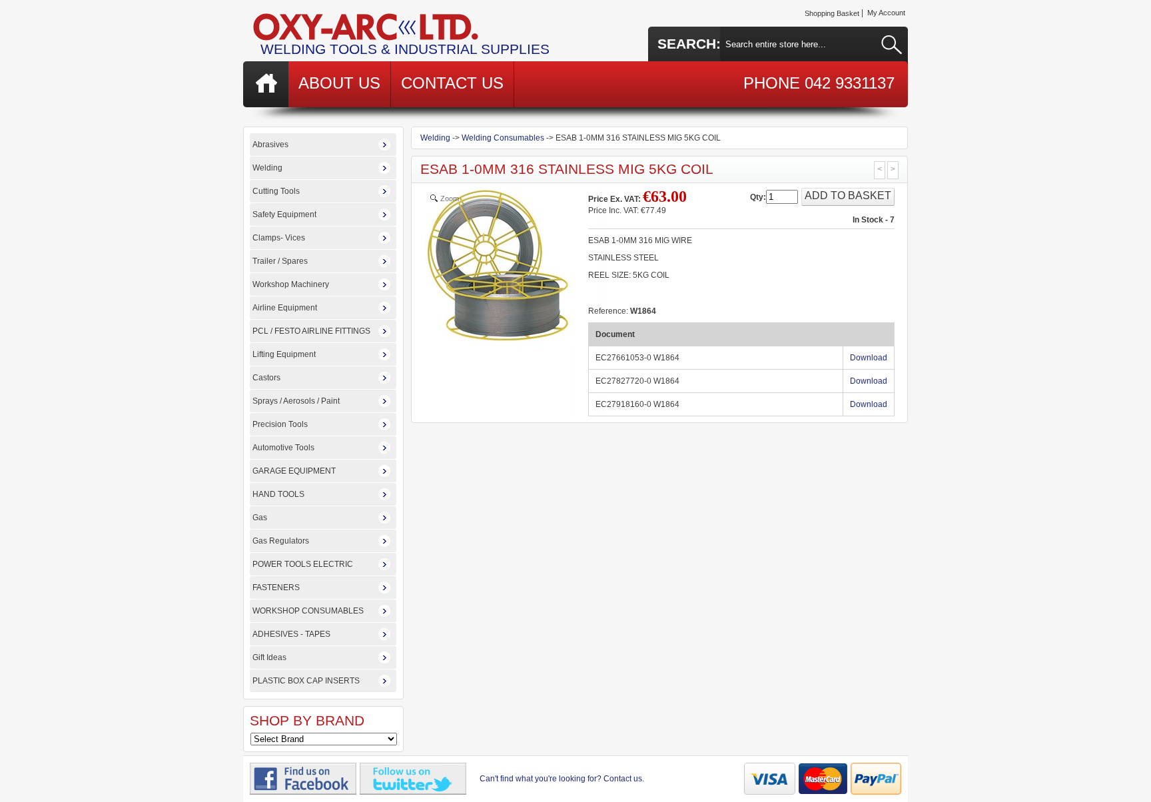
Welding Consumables (503, 138)
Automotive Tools (283, 447)
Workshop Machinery (290, 284)
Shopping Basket (832, 13)
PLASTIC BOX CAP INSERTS (306, 680)
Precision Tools (280, 424)
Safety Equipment (284, 214)
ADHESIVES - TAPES (291, 634)
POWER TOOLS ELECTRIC (302, 564)
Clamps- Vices (278, 237)
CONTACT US (452, 83)
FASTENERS (276, 587)
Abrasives (270, 144)
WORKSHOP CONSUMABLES (308, 610)
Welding (267, 168)
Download (868, 357)
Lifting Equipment (284, 354)
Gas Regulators (280, 541)
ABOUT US (339, 83)
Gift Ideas (269, 657)
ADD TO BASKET (848, 195)
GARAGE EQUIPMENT (294, 471)
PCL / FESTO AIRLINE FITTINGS (311, 331)
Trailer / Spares (280, 261)
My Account (886, 13)
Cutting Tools (276, 191)
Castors (266, 377)
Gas (259, 517)
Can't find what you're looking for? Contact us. (562, 778)
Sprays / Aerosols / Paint (296, 401)
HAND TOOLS (278, 494)
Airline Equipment (284, 307)
